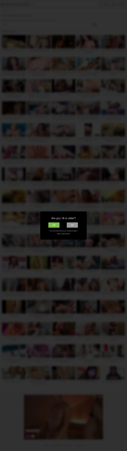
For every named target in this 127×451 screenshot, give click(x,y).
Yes (54, 225)
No (72, 225)
